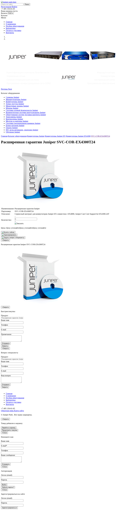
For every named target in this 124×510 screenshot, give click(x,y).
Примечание (6, 334)
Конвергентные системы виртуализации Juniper (25, 112)
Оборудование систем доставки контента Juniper (26, 115)
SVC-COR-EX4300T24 (100, 136)
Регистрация (6, 7)
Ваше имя (5, 320)
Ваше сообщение (8, 455)
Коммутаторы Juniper (14, 102)
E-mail (3, 330)
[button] (4, 89)
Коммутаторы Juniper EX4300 (78, 136)
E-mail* (4, 446)
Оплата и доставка (13, 30)
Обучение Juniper (13, 132)
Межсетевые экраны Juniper (17, 106)
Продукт (4, 315)
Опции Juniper (12, 128)
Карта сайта (19, 411)
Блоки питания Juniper (15, 125)
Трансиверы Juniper (14, 117)
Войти (14, 7)
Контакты (10, 33)
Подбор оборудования (15, 26)
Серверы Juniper (12, 97)
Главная (9, 22)
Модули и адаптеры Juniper (17, 121)
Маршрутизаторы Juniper (16, 99)
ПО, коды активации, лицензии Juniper (22, 130)
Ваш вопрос (6, 376)
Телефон (4, 325)
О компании (11, 24)
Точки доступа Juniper (15, 104)
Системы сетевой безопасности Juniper (22, 110)
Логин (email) (6, 475)
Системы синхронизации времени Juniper (23, 123)
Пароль (4, 480)
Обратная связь (7, 411)
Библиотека (11, 28)
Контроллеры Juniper (14, 119)
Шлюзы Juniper (12, 108)
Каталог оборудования (17, 136)
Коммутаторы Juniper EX (55, 136)
